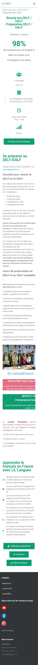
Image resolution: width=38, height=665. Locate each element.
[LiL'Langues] (7, 3)
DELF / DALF (22, 10)
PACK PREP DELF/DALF (21, 381)
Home (5, 10)
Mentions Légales (7, 630)
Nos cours (12, 10)
